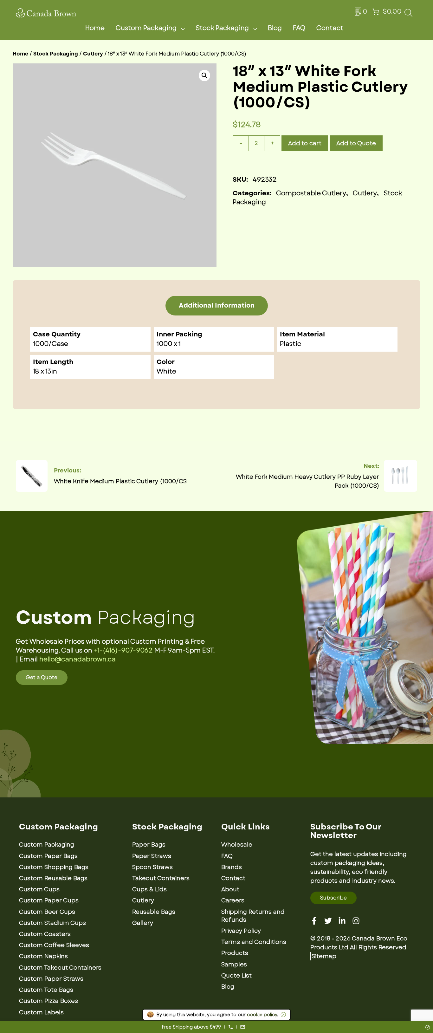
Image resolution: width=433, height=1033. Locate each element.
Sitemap (324, 956)
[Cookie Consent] (282, 1014)
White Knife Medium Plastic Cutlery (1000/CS (120, 481)
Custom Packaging (146, 28)
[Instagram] (356, 921)
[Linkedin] (342, 921)
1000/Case (50, 343)
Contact (329, 28)
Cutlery (93, 53)
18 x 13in (45, 371)
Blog (275, 28)
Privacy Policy (241, 931)
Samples (234, 964)
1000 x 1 (169, 343)
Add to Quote (356, 143)
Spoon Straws (152, 867)
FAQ (299, 28)
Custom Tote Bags (46, 990)
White (166, 371)
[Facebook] (314, 921)
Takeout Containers (161, 878)
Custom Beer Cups (47, 912)
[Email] (242, 1027)
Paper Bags (148, 845)
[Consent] (427, 1027)
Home (95, 28)
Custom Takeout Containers (60, 968)
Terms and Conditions (253, 942)
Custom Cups (39, 889)
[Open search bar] (408, 15)
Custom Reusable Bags (53, 878)
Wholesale (236, 845)
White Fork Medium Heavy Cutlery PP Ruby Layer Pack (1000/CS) (307, 481)
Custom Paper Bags (48, 856)
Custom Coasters (45, 934)
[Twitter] (328, 921)
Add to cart (304, 143)
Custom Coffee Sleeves (54, 945)
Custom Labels (41, 1012)
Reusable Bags (153, 912)
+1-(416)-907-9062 (123, 650)
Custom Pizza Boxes (48, 1001)
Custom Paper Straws (51, 979)
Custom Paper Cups (49, 900)
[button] (204, 75)
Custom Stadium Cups (52, 923)
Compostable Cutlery (311, 193)
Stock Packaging (222, 28)
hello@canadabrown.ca (77, 659)
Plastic (290, 343)
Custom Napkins (43, 956)
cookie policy (262, 1014)
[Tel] (230, 1027)
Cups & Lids (149, 889)
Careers (232, 900)
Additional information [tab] (217, 306)
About (230, 889)
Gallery (142, 923)
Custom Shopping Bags (53, 867)
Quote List (236, 975)
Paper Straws (151, 856)
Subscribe (333, 897)
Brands (231, 867)
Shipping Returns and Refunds (253, 916)
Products (234, 953)
